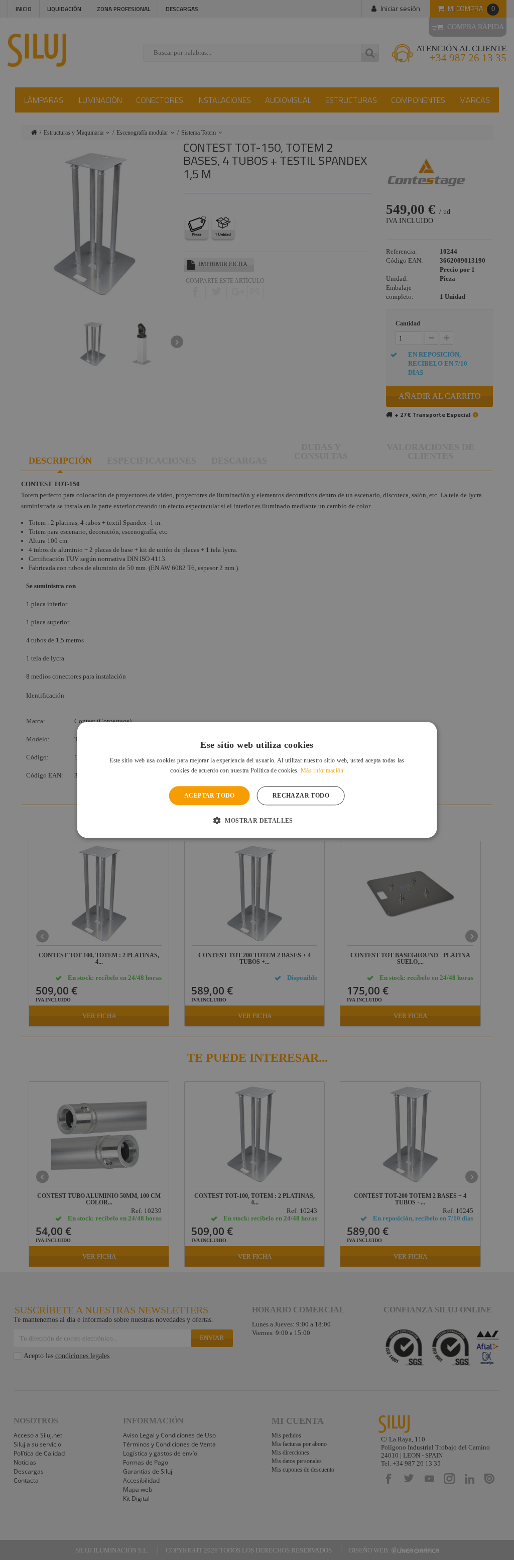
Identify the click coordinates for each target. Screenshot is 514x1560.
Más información (322, 770)
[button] (257, 821)
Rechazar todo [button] (301, 795)
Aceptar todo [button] (209, 795)
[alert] (257, 780)
